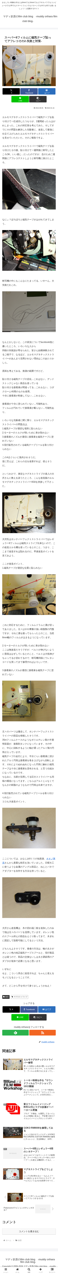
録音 (7, 997)
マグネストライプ (20, 997)
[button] (38, 99)
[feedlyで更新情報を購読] (15, 1033)
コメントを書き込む (29, 1231)
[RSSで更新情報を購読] (42, 1033)
